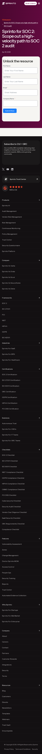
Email (5, 88)
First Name (6, 66)
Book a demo (31, 3)
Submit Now (9, 111)
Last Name (6, 77)
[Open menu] (39, 3)
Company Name (8, 99)
